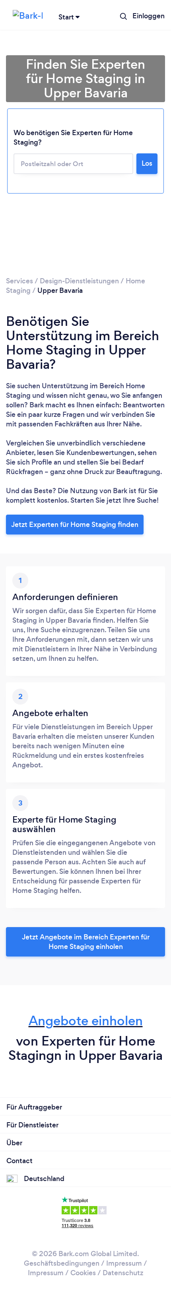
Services (19, 281)
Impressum (124, 1263)
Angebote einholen (86, 1021)
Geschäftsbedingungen (61, 1263)
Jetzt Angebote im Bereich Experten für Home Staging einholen (86, 941)
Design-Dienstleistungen (79, 281)
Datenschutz (123, 1273)
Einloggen (148, 16)
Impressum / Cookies (62, 1273)
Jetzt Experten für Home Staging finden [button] (74, 524)
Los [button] (147, 163)
